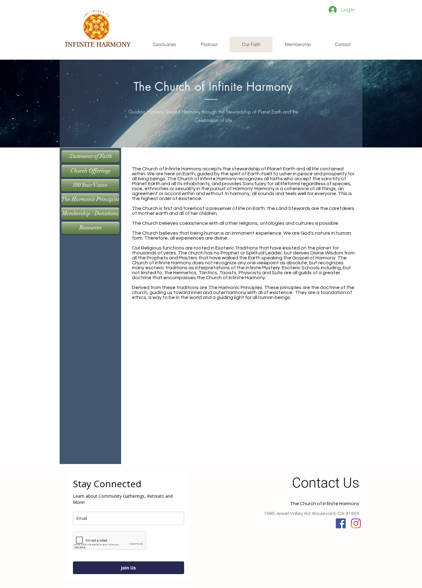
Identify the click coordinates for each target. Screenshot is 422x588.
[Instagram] (356, 523)
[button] (164, 44)
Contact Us (325, 483)
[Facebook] (341, 523)
